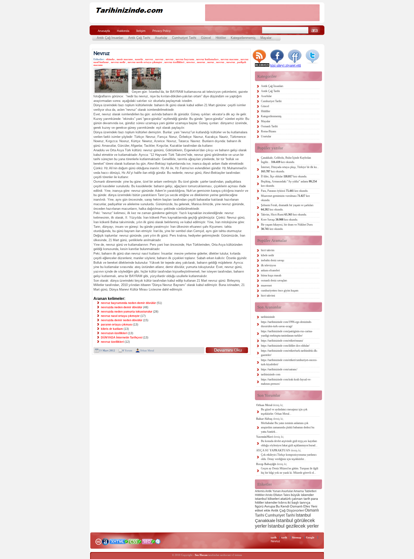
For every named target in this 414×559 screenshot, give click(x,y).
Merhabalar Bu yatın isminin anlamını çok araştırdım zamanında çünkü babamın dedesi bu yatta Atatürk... (287, 427)
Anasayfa (104, 31)
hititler (259, 502)
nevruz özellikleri (174, 62)
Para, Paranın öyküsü (284, 190)
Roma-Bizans (268, 131)
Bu (278, 506)
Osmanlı (296, 506)
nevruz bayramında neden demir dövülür (128, 303)
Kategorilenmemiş (243, 38)
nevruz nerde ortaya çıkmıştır (145, 62)
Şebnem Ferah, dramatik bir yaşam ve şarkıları (287, 207)
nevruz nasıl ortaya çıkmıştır (120, 316)
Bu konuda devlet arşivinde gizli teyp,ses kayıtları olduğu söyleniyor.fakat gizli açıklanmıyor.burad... (289, 443)
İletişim (140, 31)
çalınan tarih (301, 499)
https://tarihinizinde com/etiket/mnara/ (282, 340)
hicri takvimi (268, 295)
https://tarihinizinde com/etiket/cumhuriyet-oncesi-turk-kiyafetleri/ (289, 362)
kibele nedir (267, 255)
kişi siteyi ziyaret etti (285, 65)
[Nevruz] (227, 350)
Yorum (127, 350)
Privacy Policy (161, 31)
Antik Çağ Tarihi (139, 38)
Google (310, 537)
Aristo (269, 495)
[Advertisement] (262, 13)
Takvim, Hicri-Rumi (284, 214)
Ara (314, 30)
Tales (286, 495)
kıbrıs (282, 502)
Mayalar (265, 38)
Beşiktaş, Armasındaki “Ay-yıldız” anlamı (289, 183)
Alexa (105, 541)
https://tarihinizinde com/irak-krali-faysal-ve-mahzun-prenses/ (286, 381)
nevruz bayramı (185, 59)
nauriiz (139, 59)
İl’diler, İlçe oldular (284, 176)
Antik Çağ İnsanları (110, 38)
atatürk (285, 499)
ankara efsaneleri (270, 270)
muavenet (266, 285)
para (314, 499)
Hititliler (221, 38)
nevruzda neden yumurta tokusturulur (126, 311)
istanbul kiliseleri (267, 499)
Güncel (206, 38)
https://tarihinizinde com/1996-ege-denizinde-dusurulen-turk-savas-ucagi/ (286, 324)
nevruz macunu (229, 59)
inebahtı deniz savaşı (272, 260)
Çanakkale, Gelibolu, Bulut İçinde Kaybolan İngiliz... (286, 160)
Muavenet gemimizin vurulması (285, 198)
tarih (273, 537)
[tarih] (144, 19)
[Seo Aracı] (158, 543)
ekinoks (110, 59)
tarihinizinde (268, 317)
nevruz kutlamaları (207, 59)
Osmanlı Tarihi (269, 126)
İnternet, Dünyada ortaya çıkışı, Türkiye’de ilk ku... (290, 169)
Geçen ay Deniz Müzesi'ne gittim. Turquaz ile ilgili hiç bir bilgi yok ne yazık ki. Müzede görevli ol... (289, 470)
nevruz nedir (118, 62)
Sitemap (296, 537)
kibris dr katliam (112, 329)
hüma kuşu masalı (271, 275)
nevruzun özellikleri (114, 333)
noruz (210, 62)
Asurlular (161, 38)
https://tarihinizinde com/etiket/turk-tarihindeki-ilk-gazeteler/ (289, 353)
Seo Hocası (201, 554)
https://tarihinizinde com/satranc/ (279, 369)
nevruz (169, 59)
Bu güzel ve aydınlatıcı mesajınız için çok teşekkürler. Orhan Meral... (284, 411)
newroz (190, 62)
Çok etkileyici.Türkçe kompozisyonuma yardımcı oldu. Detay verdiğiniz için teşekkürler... (288, 457)
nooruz (201, 62)
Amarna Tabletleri (304, 491)
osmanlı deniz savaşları (274, 280)
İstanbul (303, 515)
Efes (306, 506)
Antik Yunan (273, 491)
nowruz (230, 62)
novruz (220, 62)
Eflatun (277, 495)
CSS (135, 541)
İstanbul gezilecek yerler (293, 526)
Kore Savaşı (279, 219)
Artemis (260, 491)
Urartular (266, 136)
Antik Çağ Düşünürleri (287, 510)
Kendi (285, 506)
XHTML (118, 541)
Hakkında (123, 31)
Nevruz (101, 54)
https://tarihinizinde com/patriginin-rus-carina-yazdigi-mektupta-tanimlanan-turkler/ (287, 333)
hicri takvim (267, 250)
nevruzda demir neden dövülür (121, 320)
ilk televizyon (268, 265)
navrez (149, 59)
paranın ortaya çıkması (116, 324)
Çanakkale (265, 520)
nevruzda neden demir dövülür (121, 307)
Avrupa (269, 506)
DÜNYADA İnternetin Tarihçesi (121, 337)
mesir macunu (125, 59)
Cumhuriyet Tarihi (184, 38)
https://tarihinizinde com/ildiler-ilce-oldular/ (285, 345)
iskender (271, 502)
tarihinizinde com (270, 374)
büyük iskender (302, 495)
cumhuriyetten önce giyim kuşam (279, 290)
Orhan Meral (147, 350)
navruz (159, 59)
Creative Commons (98, 541)
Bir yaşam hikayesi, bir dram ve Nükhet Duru (287, 227)
